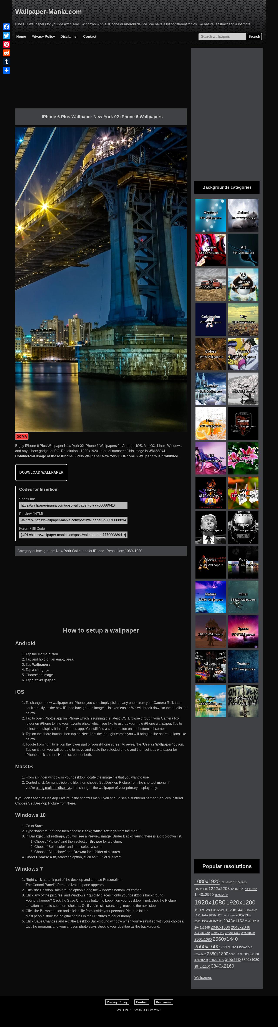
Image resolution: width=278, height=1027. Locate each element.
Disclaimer (69, 36)
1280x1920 (237, 889)
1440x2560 (204, 894)
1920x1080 (209, 902)
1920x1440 (235, 910)
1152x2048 (201, 889)
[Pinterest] (6, 44)
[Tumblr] (6, 61)
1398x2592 (251, 889)
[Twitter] (6, 35)
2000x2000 (215, 921)
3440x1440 (233, 960)
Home (21, 36)
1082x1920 (226, 882)
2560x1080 (203, 939)
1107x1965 (240, 882)
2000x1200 (229, 915)
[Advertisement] (101, 78)
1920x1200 (240, 902)
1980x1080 (201, 915)
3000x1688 (236, 954)
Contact (89, 36)
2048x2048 (240, 927)
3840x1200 (202, 966)
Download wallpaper (41, 472)
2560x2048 (245, 947)
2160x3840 (217, 932)
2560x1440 (225, 939)
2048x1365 (202, 927)
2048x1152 (233, 921)
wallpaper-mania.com (135, 1010)
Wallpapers (203, 977)
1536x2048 (221, 894)
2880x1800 (217, 953)
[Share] (6, 70)
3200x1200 (201, 960)
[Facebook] (6, 27)
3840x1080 (250, 959)
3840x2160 (222, 966)
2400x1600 (248, 932)
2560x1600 (207, 946)
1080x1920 (133, 551)
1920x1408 (218, 910)
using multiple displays (53, 788)
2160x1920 (202, 932)
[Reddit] (6, 53)
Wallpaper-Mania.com (48, 11)
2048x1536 (220, 927)
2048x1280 (252, 921)
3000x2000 (251, 954)
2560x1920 (229, 947)
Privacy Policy (43, 36)
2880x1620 (200, 954)
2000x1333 (243, 915)
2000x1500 (201, 921)
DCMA (22, 436)
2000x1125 (215, 915)
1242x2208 (219, 888)
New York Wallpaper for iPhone (80, 551)
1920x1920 (251, 910)
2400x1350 (232, 932)
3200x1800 (216, 960)
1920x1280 (203, 910)
